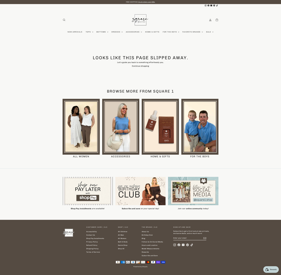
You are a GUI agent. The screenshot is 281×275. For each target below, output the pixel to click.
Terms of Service (93, 252)
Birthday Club (147, 235)
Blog (143, 238)
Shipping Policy (92, 249)
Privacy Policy (92, 242)
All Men (121, 235)
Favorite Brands (191, 32)
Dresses (116, 32)
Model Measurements (150, 249)
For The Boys (170, 32)
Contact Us (90, 235)
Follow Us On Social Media (152, 242)
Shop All (121, 249)
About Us (145, 232)
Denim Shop (122, 245)
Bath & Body (123, 242)
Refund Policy (91, 245)
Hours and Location (149, 245)
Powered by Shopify (140, 266)
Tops (89, 32)
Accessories (133, 32)
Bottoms (101, 32)
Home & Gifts (152, 32)
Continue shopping (140, 66)
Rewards (145, 252)
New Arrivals (75, 32)
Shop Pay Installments (95, 238)
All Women (122, 238)
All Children (122, 232)
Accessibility (91, 232)
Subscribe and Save (150, 256)
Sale (209, 32)
